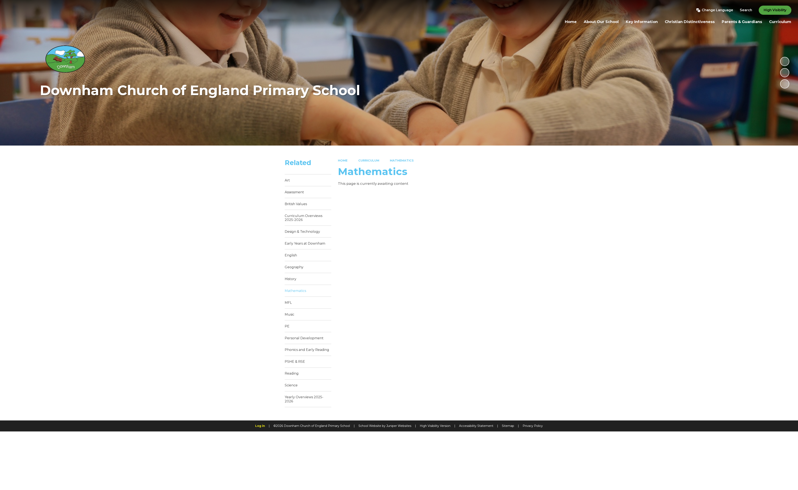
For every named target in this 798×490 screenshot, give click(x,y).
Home (342, 160)
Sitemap (508, 426)
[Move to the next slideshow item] (784, 83)
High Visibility (775, 10)
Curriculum (368, 160)
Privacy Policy (533, 426)
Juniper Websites (398, 426)
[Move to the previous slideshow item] (784, 72)
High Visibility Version (435, 426)
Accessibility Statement (476, 426)
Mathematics (402, 160)
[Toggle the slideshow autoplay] (784, 61)
